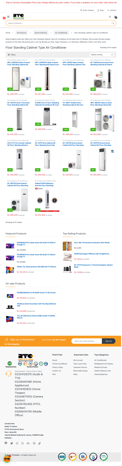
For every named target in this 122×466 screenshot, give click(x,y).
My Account (78, 360)
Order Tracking (88, 10)
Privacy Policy (57, 367)
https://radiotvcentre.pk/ (15, 39)
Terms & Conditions (59, 364)
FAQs (75, 374)
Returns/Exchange (80, 371)
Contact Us (56, 371)
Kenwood (75, 42)
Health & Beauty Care (102, 371)
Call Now (113, 10)
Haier (57, 42)
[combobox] (57, 23)
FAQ (54, 374)
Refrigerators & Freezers (103, 364)
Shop (102, 10)
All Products (21, 33)
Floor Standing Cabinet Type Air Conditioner (45, 60)
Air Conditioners (61, 33)
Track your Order (79, 364)
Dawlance (49, 181)
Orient (90, 42)
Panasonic (64, 42)
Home (8, 33)
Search (112, 23)
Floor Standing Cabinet (42, 39)
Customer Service (80, 367)
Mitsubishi (83, 42)
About (54, 360)
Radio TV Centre (13, 455)
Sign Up (109, 341)
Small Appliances (100, 374)
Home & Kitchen (41, 33)
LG (70, 42)
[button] (6, 459)
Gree (52, 42)
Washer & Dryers (100, 367)
